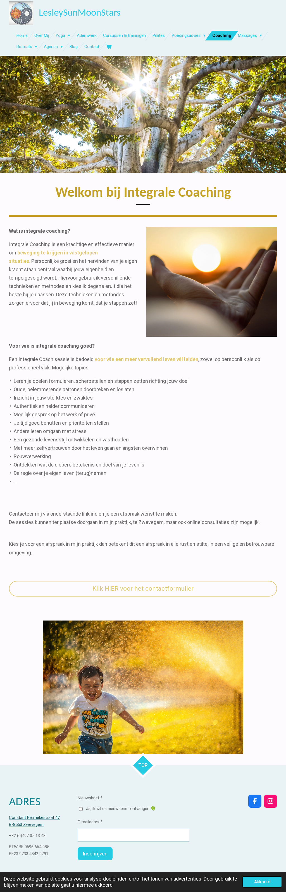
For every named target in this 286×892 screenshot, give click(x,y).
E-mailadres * (90, 821)
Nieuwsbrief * (90, 797)
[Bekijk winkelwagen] (109, 47)
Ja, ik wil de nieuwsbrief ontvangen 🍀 (121, 808)
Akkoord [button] (262, 881)
